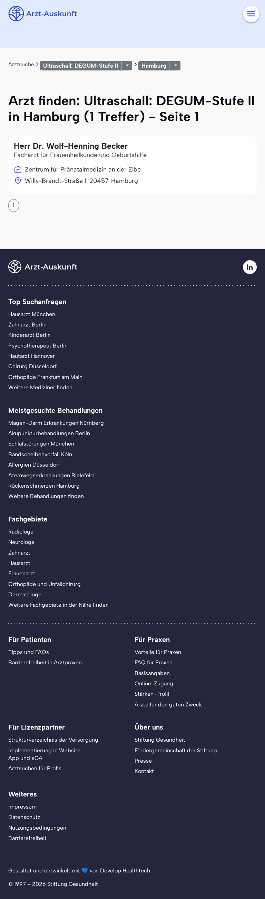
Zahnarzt (19, 552)
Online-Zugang (154, 683)
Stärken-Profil (152, 694)
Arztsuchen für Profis (34, 768)
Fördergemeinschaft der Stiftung (176, 750)
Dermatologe (24, 594)
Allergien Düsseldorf (34, 464)
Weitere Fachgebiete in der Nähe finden (58, 605)
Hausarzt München (31, 314)
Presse (143, 761)
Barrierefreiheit (27, 838)
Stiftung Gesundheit (160, 739)
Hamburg (153, 65)
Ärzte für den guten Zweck (168, 704)
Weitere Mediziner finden (40, 387)
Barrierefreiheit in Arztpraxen (45, 662)
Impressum (22, 806)
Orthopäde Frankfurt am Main (45, 377)
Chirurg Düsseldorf (32, 366)
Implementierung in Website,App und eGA (45, 754)
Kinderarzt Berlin (29, 335)
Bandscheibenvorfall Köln (40, 454)
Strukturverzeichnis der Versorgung (53, 739)
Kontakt (144, 771)
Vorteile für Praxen (158, 652)
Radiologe (20, 531)
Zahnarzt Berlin (27, 324)
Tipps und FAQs (28, 652)
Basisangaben (152, 673)
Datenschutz (24, 817)
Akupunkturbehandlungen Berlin (49, 433)
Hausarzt (19, 563)
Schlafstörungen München (41, 443)
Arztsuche (21, 64)
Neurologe (21, 542)
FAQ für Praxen (154, 662)
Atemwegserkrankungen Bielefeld (51, 475)
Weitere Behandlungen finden (46, 496)
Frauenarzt (21, 573)
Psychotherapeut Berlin (38, 345)
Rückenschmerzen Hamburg (44, 485)
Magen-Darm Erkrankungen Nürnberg (56, 423)
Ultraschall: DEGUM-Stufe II (80, 65)
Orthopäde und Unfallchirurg (44, 584)
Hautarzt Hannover (31, 356)
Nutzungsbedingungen (37, 827)
